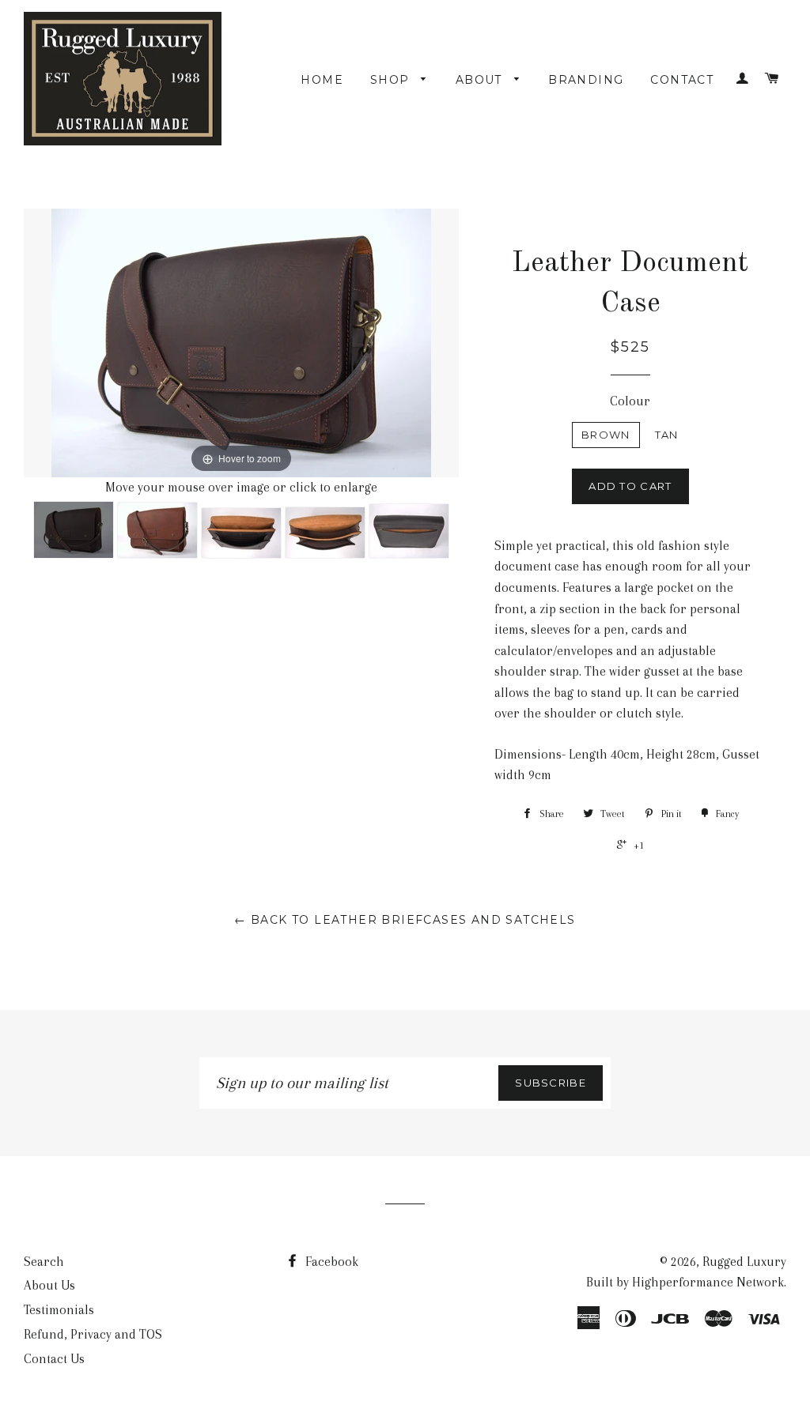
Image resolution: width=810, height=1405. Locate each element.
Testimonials (59, 1309)
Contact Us (54, 1358)
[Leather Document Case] (73, 530)
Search (44, 1261)
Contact (681, 80)
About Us (49, 1285)
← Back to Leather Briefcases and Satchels (404, 920)
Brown (605, 434)
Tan (667, 434)
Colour (630, 401)
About (481, 80)
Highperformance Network (708, 1282)
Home (322, 80)
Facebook (330, 1261)
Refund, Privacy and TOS (93, 1334)
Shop (392, 80)
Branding (585, 80)
